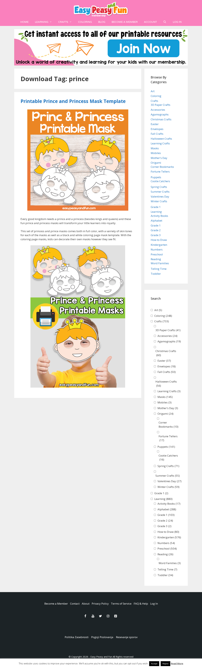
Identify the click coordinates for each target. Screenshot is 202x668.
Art (152, 91)
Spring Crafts (159, 187)
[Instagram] (108, 616)
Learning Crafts (160, 143)
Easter (155, 124)
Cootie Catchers (160, 181)
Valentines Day (160, 196)
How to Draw (159, 240)
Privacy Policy (100, 603)
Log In (177, 22)
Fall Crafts (157, 134)
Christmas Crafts (161, 119)
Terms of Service (121, 603)
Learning (41, 22)
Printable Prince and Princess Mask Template (73, 101)
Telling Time (158, 269)
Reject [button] (165, 663)
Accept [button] (154, 663)
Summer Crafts (160, 191)
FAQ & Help (141, 603)
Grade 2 (156, 230)
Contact (75, 603)
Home (24, 22)
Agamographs (160, 114)
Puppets (156, 177)
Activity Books (159, 216)
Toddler (156, 273)
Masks (155, 148)
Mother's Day (159, 158)
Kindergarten (159, 245)
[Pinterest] (115, 616)
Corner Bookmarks (162, 167)
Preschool (157, 254)
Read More (177, 663)
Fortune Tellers (160, 171)
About (85, 603)
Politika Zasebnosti (77, 637)
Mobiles (156, 153)
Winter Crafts (159, 201)
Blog (101, 22)
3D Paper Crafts (160, 105)
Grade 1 (156, 207)
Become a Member (125, 22)
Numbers (157, 249)
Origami (156, 162)
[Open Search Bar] (165, 22)
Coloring (85, 22)
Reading (156, 259)
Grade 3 (156, 235)
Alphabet (156, 220)
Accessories (158, 109)
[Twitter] (100, 616)
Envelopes (157, 129)
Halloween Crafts (161, 138)
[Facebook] (85, 616)
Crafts (63, 22)
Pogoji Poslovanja (102, 637)
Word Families (160, 263)
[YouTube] (93, 616)
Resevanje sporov (126, 637)
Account (150, 22)
